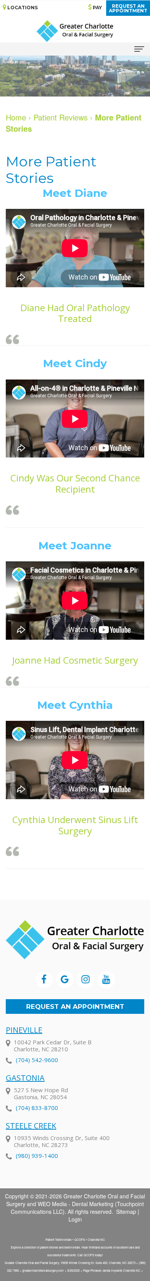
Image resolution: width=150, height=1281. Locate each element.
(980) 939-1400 (37, 1155)
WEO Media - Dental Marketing (75, 1204)
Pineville (24, 1030)
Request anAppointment (128, 8)
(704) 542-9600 (37, 1060)
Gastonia (25, 1078)
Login (75, 1219)
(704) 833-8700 (37, 1108)
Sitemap (126, 1211)
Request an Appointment (75, 1006)
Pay (97, 7)
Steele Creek (31, 1125)
